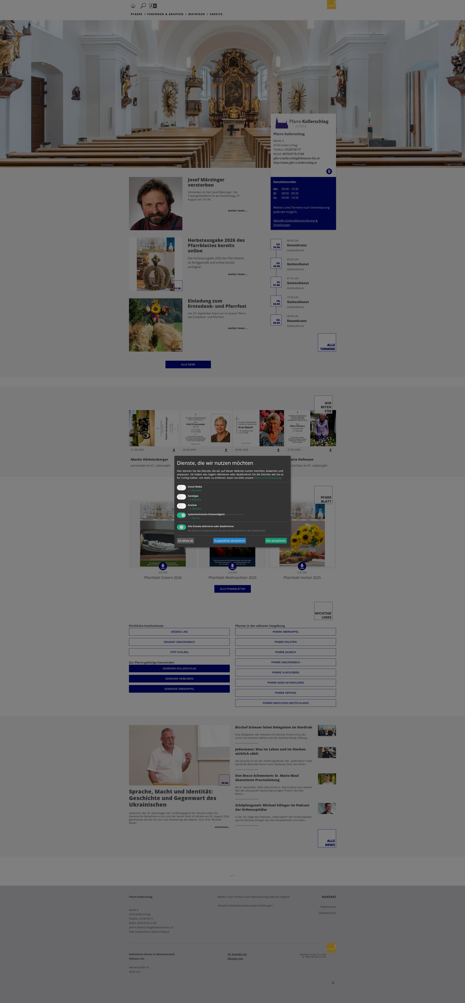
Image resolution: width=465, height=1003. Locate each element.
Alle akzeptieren (276, 540)
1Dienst (194, 518)
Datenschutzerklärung (267, 478)
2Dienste (194, 490)
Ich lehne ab (185, 540)
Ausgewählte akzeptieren (229, 540)
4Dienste (194, 499)
